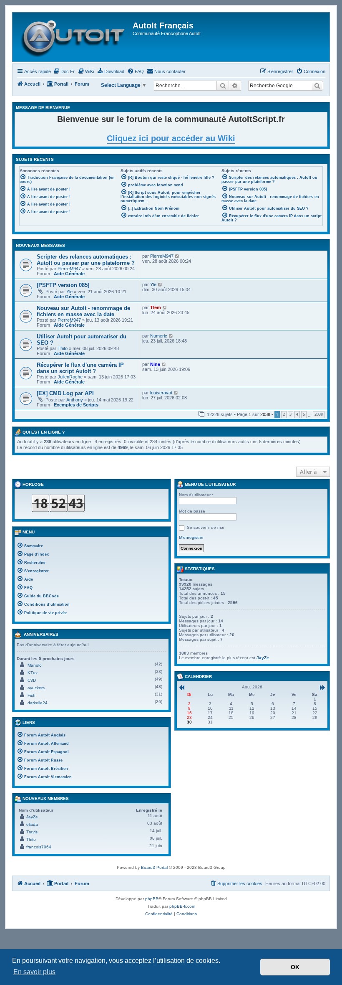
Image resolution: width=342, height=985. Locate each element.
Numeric (158, 335)
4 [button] (297, 414)
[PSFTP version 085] (63, 285)
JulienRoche (70, 376)
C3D (32, 680)
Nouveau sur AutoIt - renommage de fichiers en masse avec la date (83, 311)
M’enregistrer (191, 537)
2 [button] (284, 414)
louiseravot (161, 392)
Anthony (74, 399)
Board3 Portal (154, 867)
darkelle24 (38, 703)
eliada (32, 824)
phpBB (151, 898)
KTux (33, 672)
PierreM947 (69, 268)
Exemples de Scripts (76, 404)
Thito (63, 348)
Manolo (35, 665)
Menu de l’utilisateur (210, 484)
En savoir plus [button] (34, 971)
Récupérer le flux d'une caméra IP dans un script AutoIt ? (80, 368)
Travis (32, 832)
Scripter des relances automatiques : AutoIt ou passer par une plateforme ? (86, 260)
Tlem (155, 307)
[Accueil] (74, 37)
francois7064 (38, 847)
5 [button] (304, 414)
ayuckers (36, 687)
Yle (69, 291)
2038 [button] (318, 414)
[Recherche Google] (317, 86)
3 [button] (290, 414)
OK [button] (295, 967)
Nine (155, 364)
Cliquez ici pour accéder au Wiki (171, 138)
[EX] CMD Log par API (65, 393)
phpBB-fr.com (182, 906)
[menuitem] (64, 71)
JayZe (32, 817)
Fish (31, 695)
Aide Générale (69, 273)
